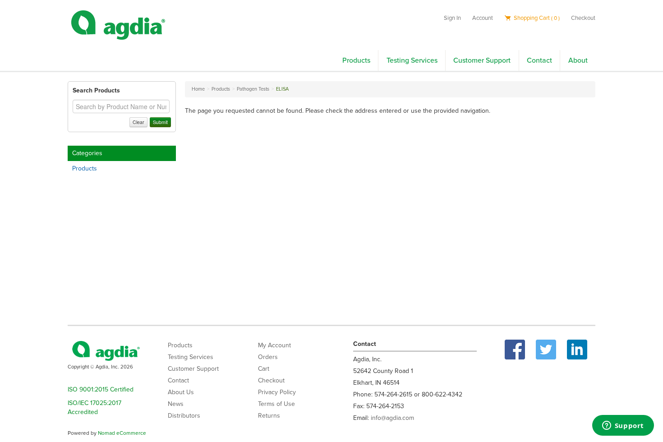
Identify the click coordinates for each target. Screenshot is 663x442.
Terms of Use (276, 404)
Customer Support (482, 60)
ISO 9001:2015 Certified (101, 389)
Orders (268, 357)
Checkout (583, 18)
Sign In (452, 18)
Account (482, 18)
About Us (181, 392)
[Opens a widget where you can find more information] (623, 426)
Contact (539, 60)
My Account (274, 345)
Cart (263, 369)
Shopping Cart (536, 18)
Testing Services (412, 60)
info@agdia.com (392, 418)
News (176, 404)
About (578, 60)
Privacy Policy (277, 392)
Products (356, 60)
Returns (269, 415)
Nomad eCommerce (122, 433)
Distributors (184, 415)
